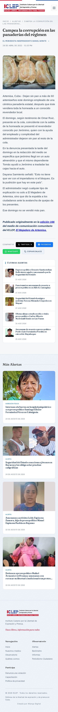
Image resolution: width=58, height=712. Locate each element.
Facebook (46, 244)
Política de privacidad (15, 681)
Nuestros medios (13, 651)
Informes (36, 655)
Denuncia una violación (15, 673)
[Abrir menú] (54, 8)
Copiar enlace (34, 251)
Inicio (6, 21)
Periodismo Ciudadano (42, 659)
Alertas (16, 21)
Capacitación (11, 677)
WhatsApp (13, 251)
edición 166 (47, 222)
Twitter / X (26, 244)
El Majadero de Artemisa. (31, 230)
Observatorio (11, 655)
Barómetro (37, 651)
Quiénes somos (12, 659)
